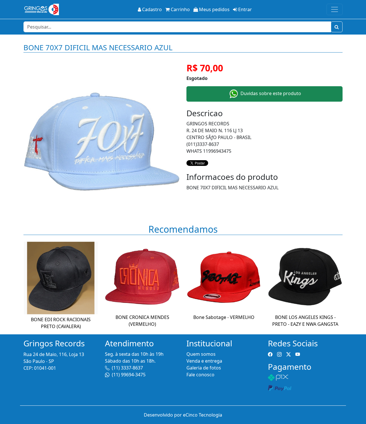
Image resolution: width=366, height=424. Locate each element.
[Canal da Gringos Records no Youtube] (297, 354)
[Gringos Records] (41, 9)
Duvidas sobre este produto (270, 93)
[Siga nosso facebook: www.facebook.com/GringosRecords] (270, 354)
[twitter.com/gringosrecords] (288, 354)
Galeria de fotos (203, 368)
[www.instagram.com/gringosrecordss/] (279, 354)
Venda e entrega (204, 361)
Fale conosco (200, 374)
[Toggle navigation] (335, 9)
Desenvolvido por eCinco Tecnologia (183, 415)
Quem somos (201, 354)
